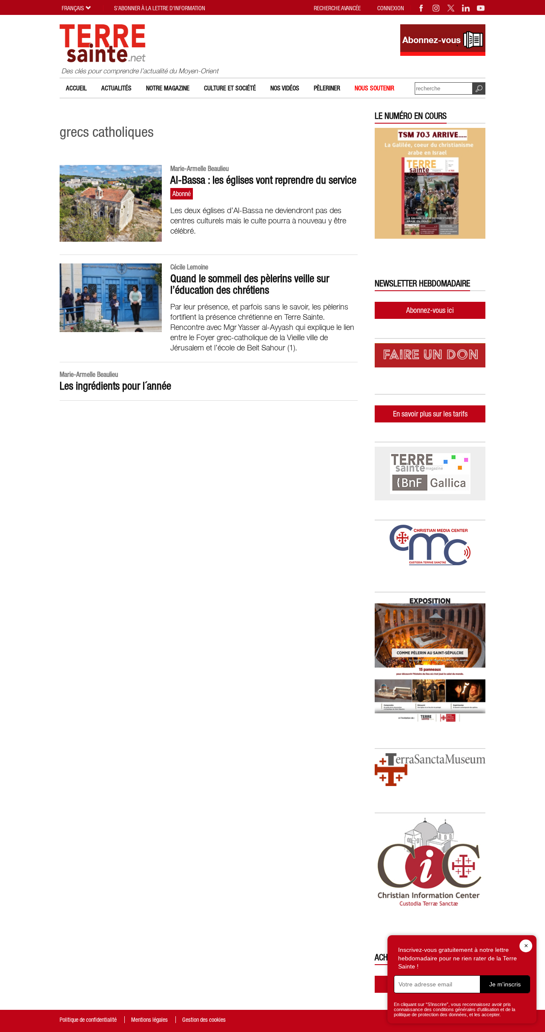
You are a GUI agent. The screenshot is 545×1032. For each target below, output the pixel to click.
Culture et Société (230, 88)
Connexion (390, 8)
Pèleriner (327, 88)
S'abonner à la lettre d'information (159, 8)
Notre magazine (167, 88)
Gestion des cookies (204, 1019)
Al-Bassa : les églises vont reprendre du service (263, 180)
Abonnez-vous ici (430, 310)
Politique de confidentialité (88, 1019)
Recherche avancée (337, 8)
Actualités (116, 88)
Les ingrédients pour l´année (115, 386)
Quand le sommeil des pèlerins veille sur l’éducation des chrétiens (249, 284)
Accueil (76, 88)
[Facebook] (421, 8)
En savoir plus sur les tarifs (430, 413)
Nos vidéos (284, 88)
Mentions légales (149, 1019)
